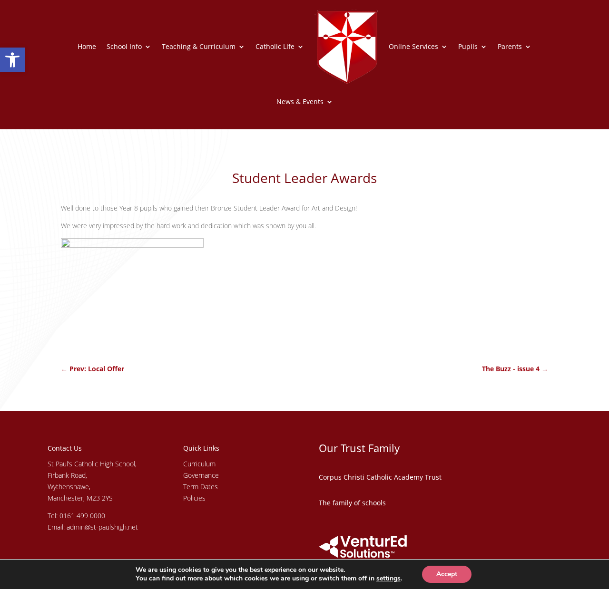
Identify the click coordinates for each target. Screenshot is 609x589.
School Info (124, 46)
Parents (510, 46)
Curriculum (199, 463)
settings (388, 578)
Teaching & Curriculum (199, 46)
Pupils (468, 46)
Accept (446, 574)
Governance (201, 475)
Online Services (413, 46)
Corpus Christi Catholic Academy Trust (380, 477)
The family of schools (352, 502)
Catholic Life (275, 46)
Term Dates (200, 486)
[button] (12, 60)
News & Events (300, 101)
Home (87, 46)
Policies (194, 497)
